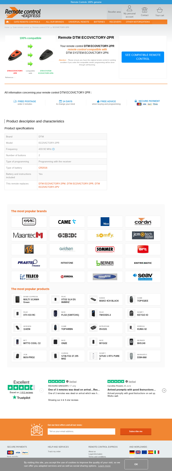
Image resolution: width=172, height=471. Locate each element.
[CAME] (67, 222)
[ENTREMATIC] (143, 263)
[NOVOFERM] (105, 277)
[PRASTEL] (29, 263)
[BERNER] (105, 263)
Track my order (54, 451)
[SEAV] (143, 277)
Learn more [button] (104, 465)
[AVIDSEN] (67, 249)
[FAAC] (29, 222)
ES (150, 452)
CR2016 (43, 167)
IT (157, 452)
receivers (115, 22)
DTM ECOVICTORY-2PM (52, 183)
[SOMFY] (105, 235)
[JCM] (143, 235)
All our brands (55, 22)
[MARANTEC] (29, 235)
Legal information (95, 454)
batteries (99, 22)
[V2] (29, 249)
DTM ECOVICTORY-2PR (80, 183)
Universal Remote (79, 22)
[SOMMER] (105, 249)
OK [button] (136, 464)
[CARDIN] (143, 222)
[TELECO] (29, 277)
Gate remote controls (27, 22)
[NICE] (105, 222)
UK (138, 452)
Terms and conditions (97, 457)
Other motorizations (138, 22)
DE (132, 452)
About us (92, 451)
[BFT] (143, 249)
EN (144, 452)
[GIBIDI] (67, 235)
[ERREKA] (67, 277)
